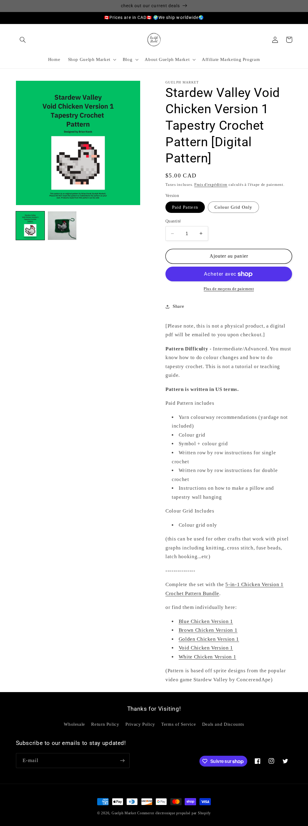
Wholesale (74, 724)
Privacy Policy (140, 724)
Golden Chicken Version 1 (209, 639)
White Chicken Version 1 (207, 657)
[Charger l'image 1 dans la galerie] (30, 225)
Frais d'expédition (210, 185)
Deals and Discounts (223, 724)
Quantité (173, 221)
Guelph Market (124, 813)
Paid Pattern (185, 207)
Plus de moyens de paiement (229, 289)
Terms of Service (178, 724)
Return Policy (105, 724)
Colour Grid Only (233, 207)
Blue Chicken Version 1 (206, 621)
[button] (23, 40)
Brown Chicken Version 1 (208, 630)
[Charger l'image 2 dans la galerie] (62, 225)
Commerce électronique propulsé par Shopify (174, 813)
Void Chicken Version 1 (206, 648)
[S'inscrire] (122, 760)
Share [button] (178, 306)
